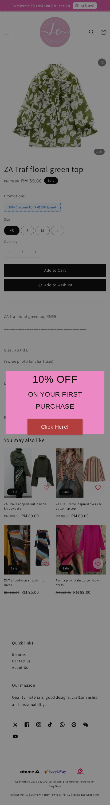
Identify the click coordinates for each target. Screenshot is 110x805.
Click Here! (55, 427)
